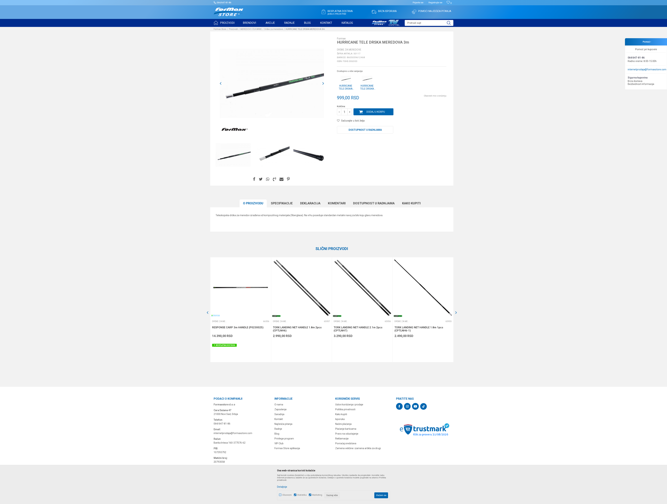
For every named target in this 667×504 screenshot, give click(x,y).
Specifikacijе (282, 203)
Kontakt (278, 419)
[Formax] (234, 129)
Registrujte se (435, 2)
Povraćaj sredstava (345, 443)
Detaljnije (282, 486)
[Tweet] (260, 179)
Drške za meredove (273, 29)
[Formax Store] (228, 12)
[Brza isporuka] (374, 11)
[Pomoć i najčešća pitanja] (414, 11)
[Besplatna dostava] (323, 11)
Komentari (337, 203)
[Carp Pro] (276, 316)
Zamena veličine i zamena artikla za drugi (358, 448)
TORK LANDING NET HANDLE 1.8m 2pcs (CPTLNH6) (297, 329)
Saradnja (279, 414)
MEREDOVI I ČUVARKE (251, 29)
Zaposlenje (280, 409)
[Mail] (281, 179)
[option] (233, 155)
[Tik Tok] (423, 406)
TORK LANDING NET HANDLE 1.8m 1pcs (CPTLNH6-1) (418, 329)
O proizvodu (253, 203)
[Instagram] (407, 406)
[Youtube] (415, 406)
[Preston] (215, 315)
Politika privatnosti (345, 409)
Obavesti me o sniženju (435, 96)
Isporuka (340, 419)
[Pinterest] (288, 179)
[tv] (386, 22)
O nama (278, 404)
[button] (429, 23)
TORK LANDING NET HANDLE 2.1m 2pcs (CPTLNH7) (358, 329)
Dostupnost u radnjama (365, 129)
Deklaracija (310, 203)
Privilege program (284, 438)
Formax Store (220, 29)
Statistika (302, 495)
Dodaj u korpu (376, 111)
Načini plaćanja (343, 424)
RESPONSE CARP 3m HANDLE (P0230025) (237, 327)
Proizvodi (233, 29)
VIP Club (278, 443)
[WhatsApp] (267, 179)
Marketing (317, 495)
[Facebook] (254, 179)
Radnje (278, 428)
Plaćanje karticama (345, 428)
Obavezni (287, 495)
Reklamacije (342, 438)
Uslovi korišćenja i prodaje (349, 404)
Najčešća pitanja (283, 424)
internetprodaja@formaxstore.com (647, 69)
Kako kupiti (411, 203)
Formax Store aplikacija (287, 448)
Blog (276, 433)
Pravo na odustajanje (346, 433)
